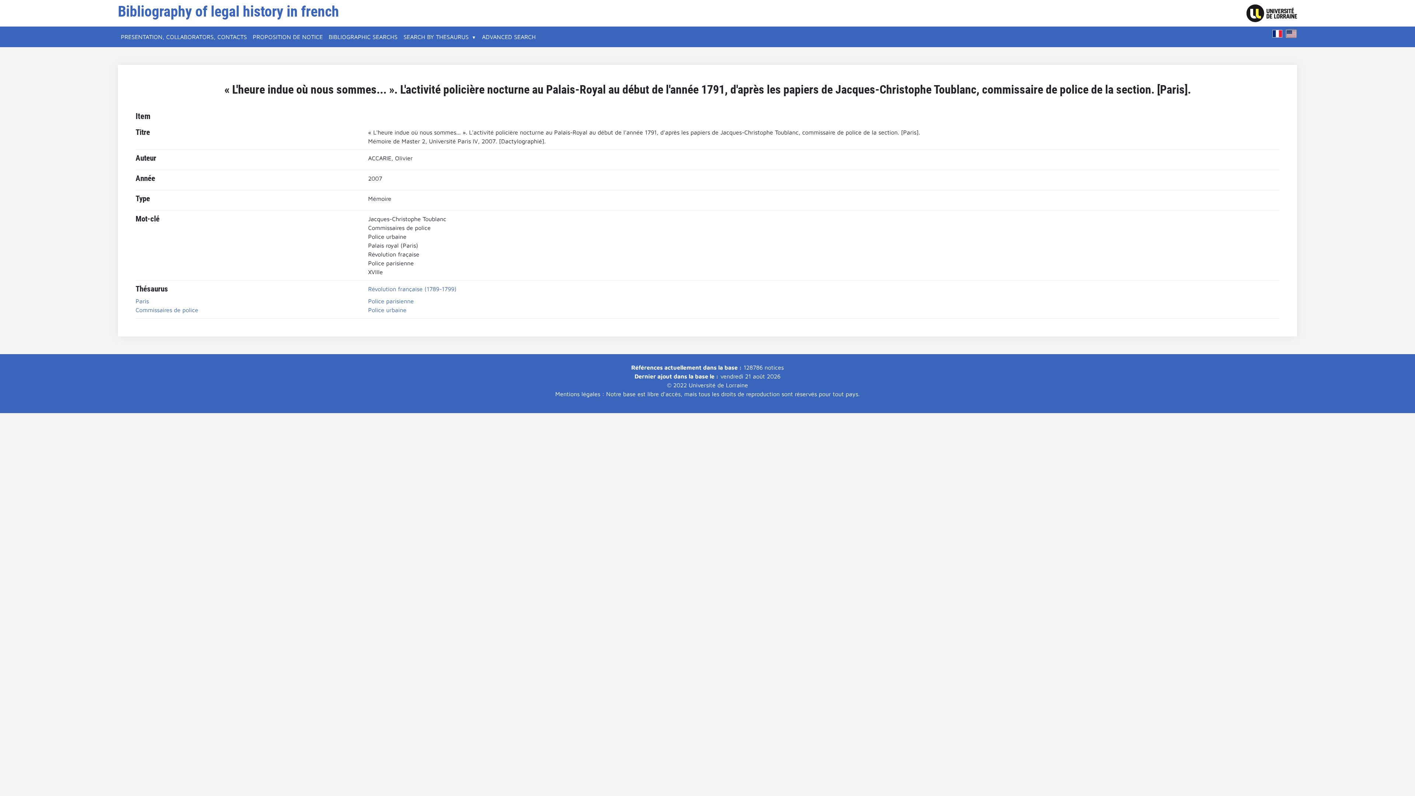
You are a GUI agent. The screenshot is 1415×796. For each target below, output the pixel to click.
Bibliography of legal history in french (228, 11)
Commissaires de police (167, 310)
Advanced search (509, 37)
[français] (1277, 34)
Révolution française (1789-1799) (412, 289)
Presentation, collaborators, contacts (184, 37)
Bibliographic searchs (363, 37)
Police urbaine (387, 310)
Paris (142, 301)
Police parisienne (391, 301)
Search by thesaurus (436, 37)
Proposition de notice (288, 37)
